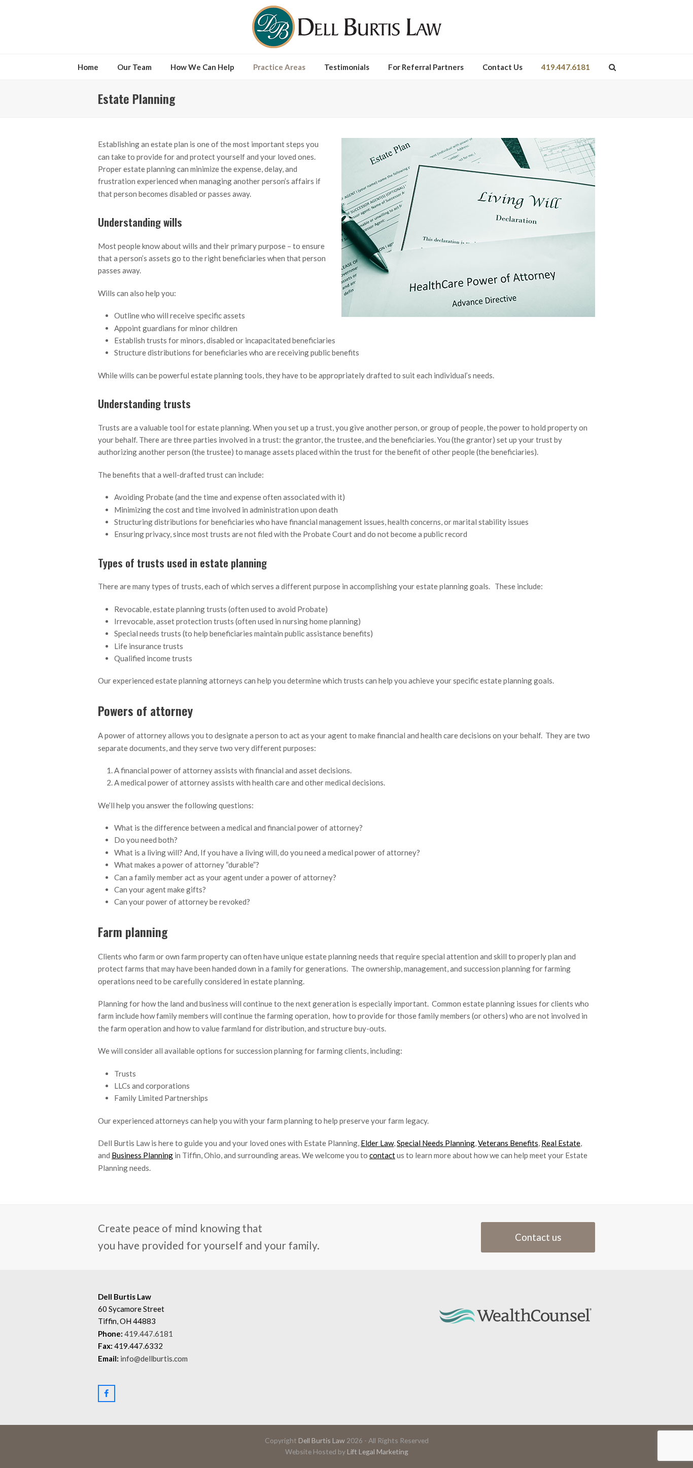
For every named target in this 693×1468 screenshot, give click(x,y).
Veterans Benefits (508, 1143)
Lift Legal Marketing (377, 1451)
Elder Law (377, 1143)
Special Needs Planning (436, 1143)
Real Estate (560, 1143)
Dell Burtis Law (321, 1440)
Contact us (538, 1237)
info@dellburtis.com (154, 1358)
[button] (612, 67)
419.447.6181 (148, 1333)
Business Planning (142, 1155)
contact (382, 1155)
